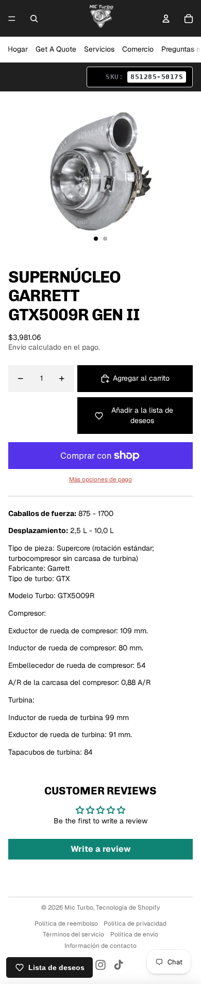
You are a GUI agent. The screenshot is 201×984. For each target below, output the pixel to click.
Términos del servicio (73, 934)
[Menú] (12, 18)
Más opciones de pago (100, 479)
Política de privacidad (135, 923)
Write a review (101, 849)
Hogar (18, 49)
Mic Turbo (78, 907)
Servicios (99, 49)
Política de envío (134, 934)
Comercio (138, 49)
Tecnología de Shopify (128, 907)
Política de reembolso (66, 923)
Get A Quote (56, 49)
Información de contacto (100, 946)
